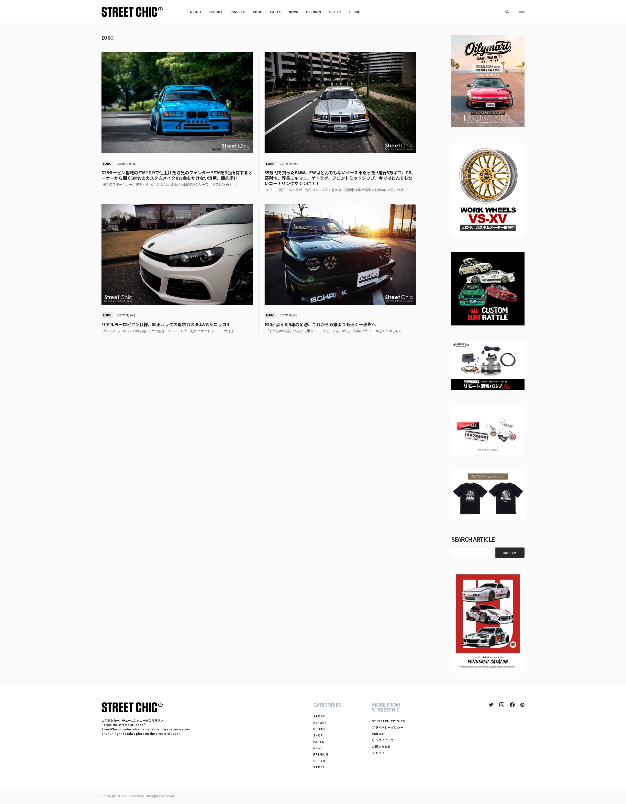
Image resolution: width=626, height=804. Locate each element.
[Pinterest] (522, 704)
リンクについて (383, 740)
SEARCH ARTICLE (473, 539)
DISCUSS (320, 729)
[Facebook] (512, 704)
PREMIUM (320, 754)
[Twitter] (491, 704)
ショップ (378, 753)
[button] (507, 12)
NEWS (318, 748)
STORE (319, 767)
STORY (319, 716)
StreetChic (136, 796)
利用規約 (378, 734)
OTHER (319, 761)
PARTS (318, 741)
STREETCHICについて (389, 721)
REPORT (320, 722)
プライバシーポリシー (387, 727)
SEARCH (510, 552)
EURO (107, 163)
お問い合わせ (381, 746)
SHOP (318, 735)
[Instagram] (501, 704)
